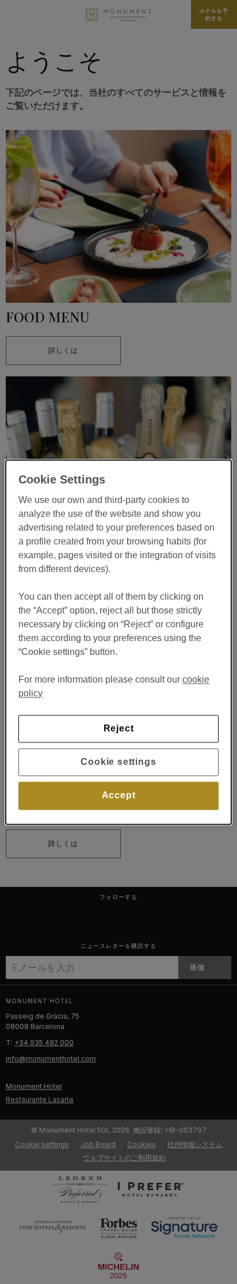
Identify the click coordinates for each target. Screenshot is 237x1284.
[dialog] (118, 642)
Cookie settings (118, 762)
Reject (119, 728)
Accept (119, 796)
